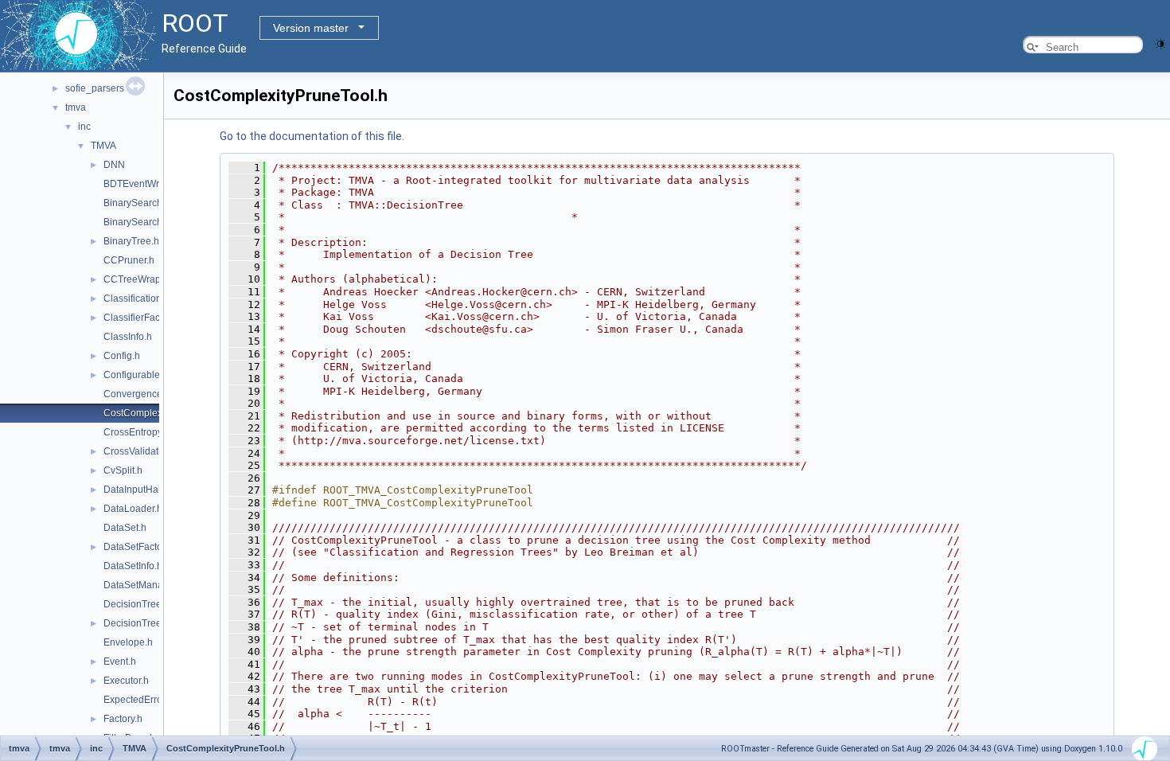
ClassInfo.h (127, 336)
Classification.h (136, 298)
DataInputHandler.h (145, 489)
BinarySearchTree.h (146, 203)
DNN (114, 164)
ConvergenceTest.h (145, 394)
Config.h (121, 355)
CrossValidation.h (141, 451)
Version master (311, 27)
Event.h (119, 661)
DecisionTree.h (136, 604)
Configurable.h (135, 374)
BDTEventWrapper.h (147, 183)
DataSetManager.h (144, 585)
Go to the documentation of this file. (312, 136)
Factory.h (122, 718)
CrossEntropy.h (136, 432)
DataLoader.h (132, 508)
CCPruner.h (128, 260)
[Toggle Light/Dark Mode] (1160, 42)
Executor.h (126, 680)
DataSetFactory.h (140, 546)
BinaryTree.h (131, 241)
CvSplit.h (122, 470)
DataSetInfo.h (132, 566)
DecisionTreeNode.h (148, 623)
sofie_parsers (94, 88)
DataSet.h (124, 527)
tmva (75, 107)
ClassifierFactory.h (143, 317)
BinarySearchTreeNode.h (158, 222)
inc (84, 126)
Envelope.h (128, 642)
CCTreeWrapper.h (142, 279)
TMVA (103, 145)
